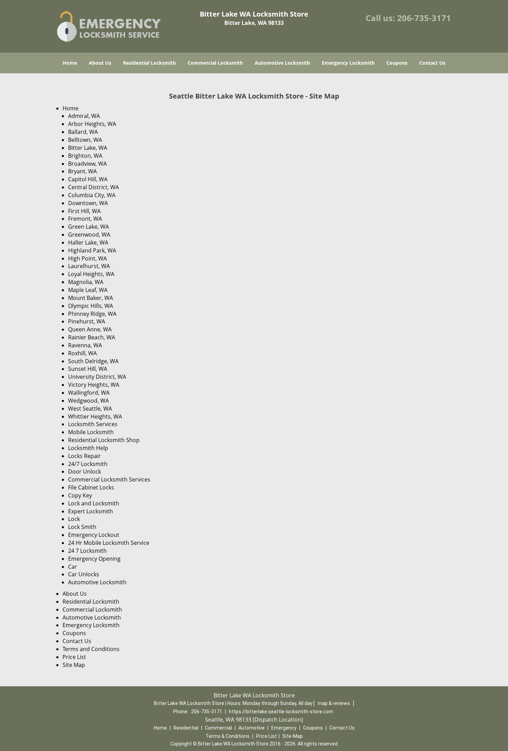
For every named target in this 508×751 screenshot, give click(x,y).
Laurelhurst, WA (89, 266)
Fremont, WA (85, 218)
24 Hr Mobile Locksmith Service (108, 543)
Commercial (218, 728)
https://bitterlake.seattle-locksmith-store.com (281, 711)
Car (72, 566)
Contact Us (432, 62)
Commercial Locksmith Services (109, 479)
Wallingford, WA (89, 392)
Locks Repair (84, 456)
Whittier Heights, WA (95, 416)
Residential (185, 728)
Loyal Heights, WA (91, 274)
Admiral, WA (84, 116)
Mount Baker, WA (90, 298)
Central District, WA (93, 187)
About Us (100, 62)
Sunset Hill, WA (87, 369)
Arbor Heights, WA (92, 124)
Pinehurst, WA (86, 321)
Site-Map (292, 736)
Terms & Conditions (228, 736)
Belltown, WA (85, 140)
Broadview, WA (87, 163)
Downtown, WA (88, 203)
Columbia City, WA (91, 195)
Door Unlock (84, 471)
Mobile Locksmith (91, 432)
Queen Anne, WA (90, 329)
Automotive (251, 728)
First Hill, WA (84, 211)
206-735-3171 (424, 18)
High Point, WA (87, 258)
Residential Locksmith (149, 62)
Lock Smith (82, 527)
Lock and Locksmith (93, 503)
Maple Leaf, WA (87, 290)
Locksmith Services (92, 424)
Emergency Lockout (93, 535)
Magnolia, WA (85, 282)
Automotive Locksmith (282, 62)
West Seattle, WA (90, 408)
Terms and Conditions (91, 649)
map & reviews (334, 703)
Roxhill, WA (82, 353)
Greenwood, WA (89, 234)
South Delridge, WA (93, 361)
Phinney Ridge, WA (92, 314)
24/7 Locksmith (87, 464)
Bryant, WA (82, 171)
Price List (74, 657)
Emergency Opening (94, 558)
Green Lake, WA (88, 226)
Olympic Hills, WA (90, 306)
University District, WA (97, 377)
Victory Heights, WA (93, 384)
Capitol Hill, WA (87, 179)
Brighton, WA (85, 155)
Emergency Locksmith (348, 62)
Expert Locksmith (90, 511)
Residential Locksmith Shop (104, 440)
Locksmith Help (88, 448)
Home (70, 62)
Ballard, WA (83, 132)
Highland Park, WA (92, 250)
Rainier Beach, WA (91, 337)
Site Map (74, 665)
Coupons (396, 62)
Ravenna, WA (85, 345)
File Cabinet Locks (91, 487)
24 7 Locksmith (87, 551)
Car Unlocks (83, 574)
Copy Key (80, 495)
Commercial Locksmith (215, 62)
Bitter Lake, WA (87, 148)
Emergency (284, 728)
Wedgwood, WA (88, 400)
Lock (74, 519)
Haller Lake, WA (88, 242)
